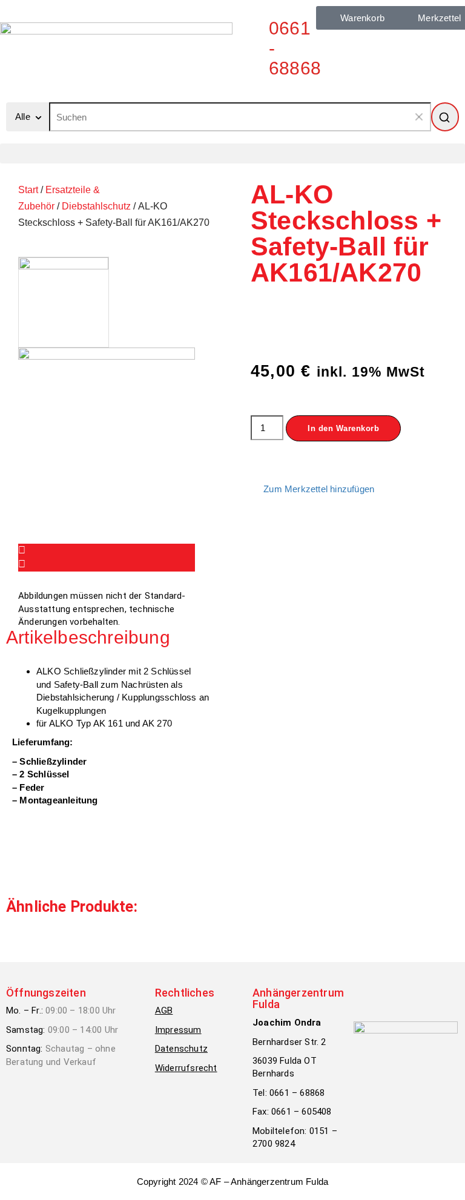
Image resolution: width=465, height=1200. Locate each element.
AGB (164, 1010)
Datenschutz (181, 1048)
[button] (232, 153)
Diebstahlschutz (96, 206)
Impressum (178, 1029)
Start (28, 190)
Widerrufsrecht (186, 1068)
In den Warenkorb (343, 428)
